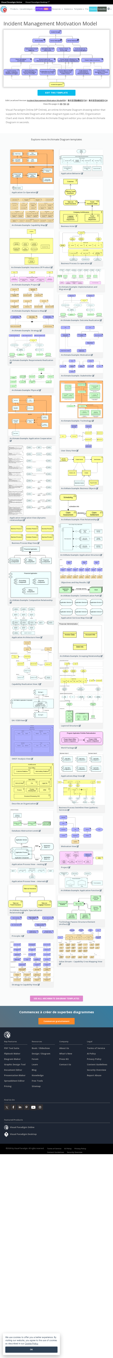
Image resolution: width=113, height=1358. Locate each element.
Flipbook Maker (12, 1053)
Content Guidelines (97, 1064)
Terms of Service (96, 1048)
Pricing (7, 1086)
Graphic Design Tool (14, 1064)
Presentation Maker (14, 1075)
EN (61, 104)
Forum (35, 1059)
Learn (35, 1064)
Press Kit (64, 1059)
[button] (27, 9)
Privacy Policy (94, 1059)
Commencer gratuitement (56, 1021)
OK (31, 1349)
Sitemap (36, 1086)
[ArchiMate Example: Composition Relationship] (32, 604)
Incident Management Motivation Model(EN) (46, 100)
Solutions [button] (67, 9)
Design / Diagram (41, 1053)
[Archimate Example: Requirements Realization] (32, 364)
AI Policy (91, 1053)
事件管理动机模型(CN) (98, 100)
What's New (65, 1053)
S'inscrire (93, 9)
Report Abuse (94, 1075)
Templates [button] (78, 9)
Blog (34, 1070)
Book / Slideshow (41, 1048)
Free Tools (37, 1080)
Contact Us (65, 1064)
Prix (86, 9)
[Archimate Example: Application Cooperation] (32, 442)
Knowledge (38, 1075)
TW (64, 104)
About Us (64, 1048)
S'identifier (102, 9)
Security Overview (96, 1070)
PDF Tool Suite (11, 1048)
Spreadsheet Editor (14, 1080)
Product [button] (13, 9)
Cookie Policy (31, 1343)
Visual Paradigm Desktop (36, 2)
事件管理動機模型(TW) (77, 100)
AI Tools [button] (42, 8)
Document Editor (13, 1070)
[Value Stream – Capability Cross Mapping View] (81, 965)
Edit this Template (56, 92)
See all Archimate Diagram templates (56, 998)
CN (68, 104)
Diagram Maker (12, 1059)
